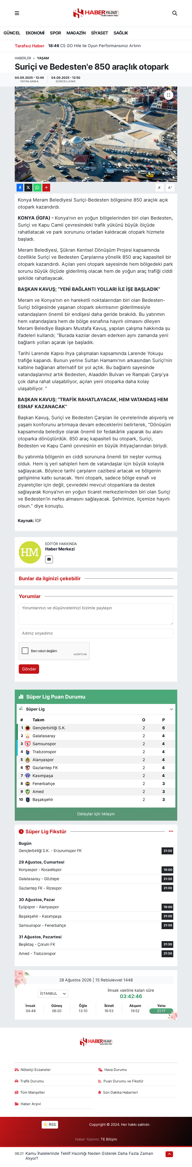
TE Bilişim (109, 1139)
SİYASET (99, 32)
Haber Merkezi (60, 548)
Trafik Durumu (32, 1081)
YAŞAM (43, 58)
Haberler (23, 58)
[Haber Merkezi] (30, 552)
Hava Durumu (115, 1070)
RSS (52, 1124)
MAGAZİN (75, 32)
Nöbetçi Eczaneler (36, 1070)
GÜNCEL (12, 32)
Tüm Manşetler (32, 1092)
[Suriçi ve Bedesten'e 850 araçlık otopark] (96, 134)
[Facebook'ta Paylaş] (20, 187)
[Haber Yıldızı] (95, 12)
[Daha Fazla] (46, 187)
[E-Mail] (49, 559)
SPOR (55, 32)
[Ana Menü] (17, 13)
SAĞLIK (121, 32)
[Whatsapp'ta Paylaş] (37, 187)
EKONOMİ (35, 32)
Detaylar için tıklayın (96, 814)
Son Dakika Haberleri (120, 1092)
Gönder (29, 669)
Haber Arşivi (31, 1104)
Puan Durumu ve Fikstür (123, 1081)
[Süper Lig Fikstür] (171, 831)
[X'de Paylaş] (28, 187)
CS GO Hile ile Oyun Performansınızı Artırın (94, 45)
